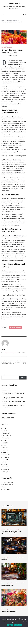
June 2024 (5, 459)
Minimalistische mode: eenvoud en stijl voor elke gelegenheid (14, 402)
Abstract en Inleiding (7, 585)
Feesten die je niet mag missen (21, 362)
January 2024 (6, 471)
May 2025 (5, 445)
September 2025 (7, 435)
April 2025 (5, 447)
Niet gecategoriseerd (6, 47)
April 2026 (5, 430)
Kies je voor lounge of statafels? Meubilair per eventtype (13, 394)
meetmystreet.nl (14, 3)
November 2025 (6, 433)
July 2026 (5, 428)
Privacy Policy (18, 624)
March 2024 (5, 467)
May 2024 (5, 462)
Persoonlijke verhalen (8, 484)
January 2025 (6, 452)
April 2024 (5, 464)
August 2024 (6, 457)
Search (3, 375)
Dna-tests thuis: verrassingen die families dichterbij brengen (12, 389)
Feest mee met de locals (8, 611)
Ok (8, 624)
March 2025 (5, 450)
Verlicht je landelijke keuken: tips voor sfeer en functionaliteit (13, 406)
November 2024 (6, 454)
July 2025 (5, 440)
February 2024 (6, 469)
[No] (26, 621)
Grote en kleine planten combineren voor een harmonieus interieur (13, 398)
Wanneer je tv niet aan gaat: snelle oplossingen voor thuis (11, 532)
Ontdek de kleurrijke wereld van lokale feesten (7, 362)
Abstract (4, 559)
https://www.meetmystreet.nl (11, 352)
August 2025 (6, 438)
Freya (2, 55)
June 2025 (5, 442)
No (11, 624)
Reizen (4, 487)
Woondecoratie (6, 489)
